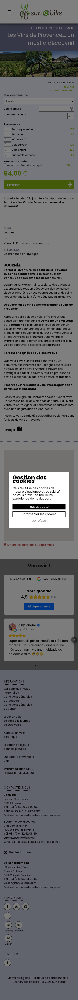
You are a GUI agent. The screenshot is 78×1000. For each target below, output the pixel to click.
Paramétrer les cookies (39, 514)
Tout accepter (39, 506)
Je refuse (39, 521)
